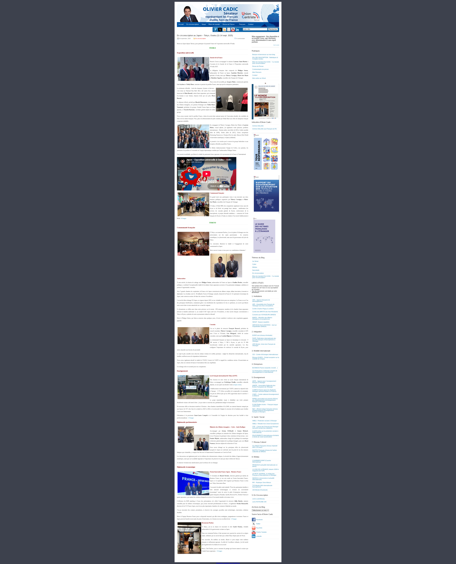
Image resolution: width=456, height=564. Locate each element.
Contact (251, 24)
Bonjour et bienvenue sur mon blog (263, 54)
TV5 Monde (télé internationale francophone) (262, 486)
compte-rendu (237, 385)
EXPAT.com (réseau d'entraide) (262, 335)
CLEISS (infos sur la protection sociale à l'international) (265, 431)
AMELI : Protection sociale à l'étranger (264, 421)
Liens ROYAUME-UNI (259, 502)
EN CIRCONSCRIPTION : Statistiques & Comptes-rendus (265, 58)
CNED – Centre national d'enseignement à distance (265, 395)
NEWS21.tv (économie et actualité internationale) (263, 478)
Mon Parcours (256, 72)
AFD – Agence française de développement (261, 300)
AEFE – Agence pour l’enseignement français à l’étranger (264, 381)
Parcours (242, 24)
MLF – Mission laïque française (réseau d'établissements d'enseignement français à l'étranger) (265, 410)
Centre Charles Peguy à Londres (263, 309)
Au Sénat (255, 261)
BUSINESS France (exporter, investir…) (265, 368)
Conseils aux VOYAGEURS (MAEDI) (264, 315)
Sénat (204, 24)
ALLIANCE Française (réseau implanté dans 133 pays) (264, 446)
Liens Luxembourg (258, 499)
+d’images (183, 218)
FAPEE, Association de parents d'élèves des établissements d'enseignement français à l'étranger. (265, 400)
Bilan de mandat (214, 24)
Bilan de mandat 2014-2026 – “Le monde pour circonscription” (265, 62)
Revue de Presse (228, 24)
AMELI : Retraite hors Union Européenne (265, 424)
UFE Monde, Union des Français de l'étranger (263, 344)
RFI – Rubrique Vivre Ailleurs (261, 482)
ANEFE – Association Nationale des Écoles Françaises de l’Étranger (263, 386)
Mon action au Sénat (259, 78)
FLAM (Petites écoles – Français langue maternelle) (265, 405)
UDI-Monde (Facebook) (260, 490)
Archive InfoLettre (258, 126)
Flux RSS (259, 528)
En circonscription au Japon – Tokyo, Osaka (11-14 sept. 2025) (205, 35)
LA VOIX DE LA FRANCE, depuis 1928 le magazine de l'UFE (265, 470)
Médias (254, 267)
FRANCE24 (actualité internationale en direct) (265, 465)
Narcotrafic (255, 270)
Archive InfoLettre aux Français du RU (264, 129)
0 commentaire (240, 38)
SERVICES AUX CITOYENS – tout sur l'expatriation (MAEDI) (264, 325)
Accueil (181, 24)
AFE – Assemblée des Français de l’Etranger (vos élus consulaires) (263, 305)
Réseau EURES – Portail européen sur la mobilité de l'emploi (265, 358)
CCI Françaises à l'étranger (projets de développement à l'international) (264, 371)
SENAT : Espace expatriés (260, 322)
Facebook (259, 519)
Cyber (254, 264)
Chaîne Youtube (261, 532)
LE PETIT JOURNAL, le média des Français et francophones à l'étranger (264, 474)
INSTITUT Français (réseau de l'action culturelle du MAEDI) (264, 450)
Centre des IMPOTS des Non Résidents (265, 312)
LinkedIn (259, 536)
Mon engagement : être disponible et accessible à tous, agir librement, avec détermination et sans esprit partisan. (265, 40)
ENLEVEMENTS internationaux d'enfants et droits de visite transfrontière (265, 436)
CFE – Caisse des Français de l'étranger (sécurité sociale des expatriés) (265, 427)
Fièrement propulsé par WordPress (228, 563)
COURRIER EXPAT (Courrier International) (261, 461)
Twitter (258, 524)
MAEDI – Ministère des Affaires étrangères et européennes (262, 318)
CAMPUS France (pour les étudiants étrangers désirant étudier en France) (264, 390)
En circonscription (192, 24)
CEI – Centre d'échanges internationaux (265, 354)
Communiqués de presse (260, 69)
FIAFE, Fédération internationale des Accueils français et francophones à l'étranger (264, 340)
